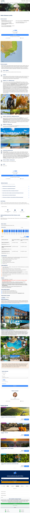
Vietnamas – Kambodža (4, 432)
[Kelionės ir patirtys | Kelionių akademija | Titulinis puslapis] (3, 1)
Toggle (6, 511)
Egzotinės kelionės (3, 495)
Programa (4, 2)
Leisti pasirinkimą (15, 505)
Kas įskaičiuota (16, 2)
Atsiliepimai (8, 2)
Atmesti (15, 507)
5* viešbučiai (7, 297)
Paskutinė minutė (3, 493)
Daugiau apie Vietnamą (4, 206)
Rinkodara (22, 511)
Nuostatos (8, 511)
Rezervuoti (27, 236)
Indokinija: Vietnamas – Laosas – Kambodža (7, 448)
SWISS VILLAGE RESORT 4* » (5, 299)
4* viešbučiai (3, 297)
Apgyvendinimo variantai (21, 2)
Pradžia (2, 2)
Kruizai (2, 497)
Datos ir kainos (12, 2)
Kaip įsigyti (26, 2)
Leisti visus (15, 503)
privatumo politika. (14, 480)
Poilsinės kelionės (3, 491)
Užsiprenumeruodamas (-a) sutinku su (9, 480)
